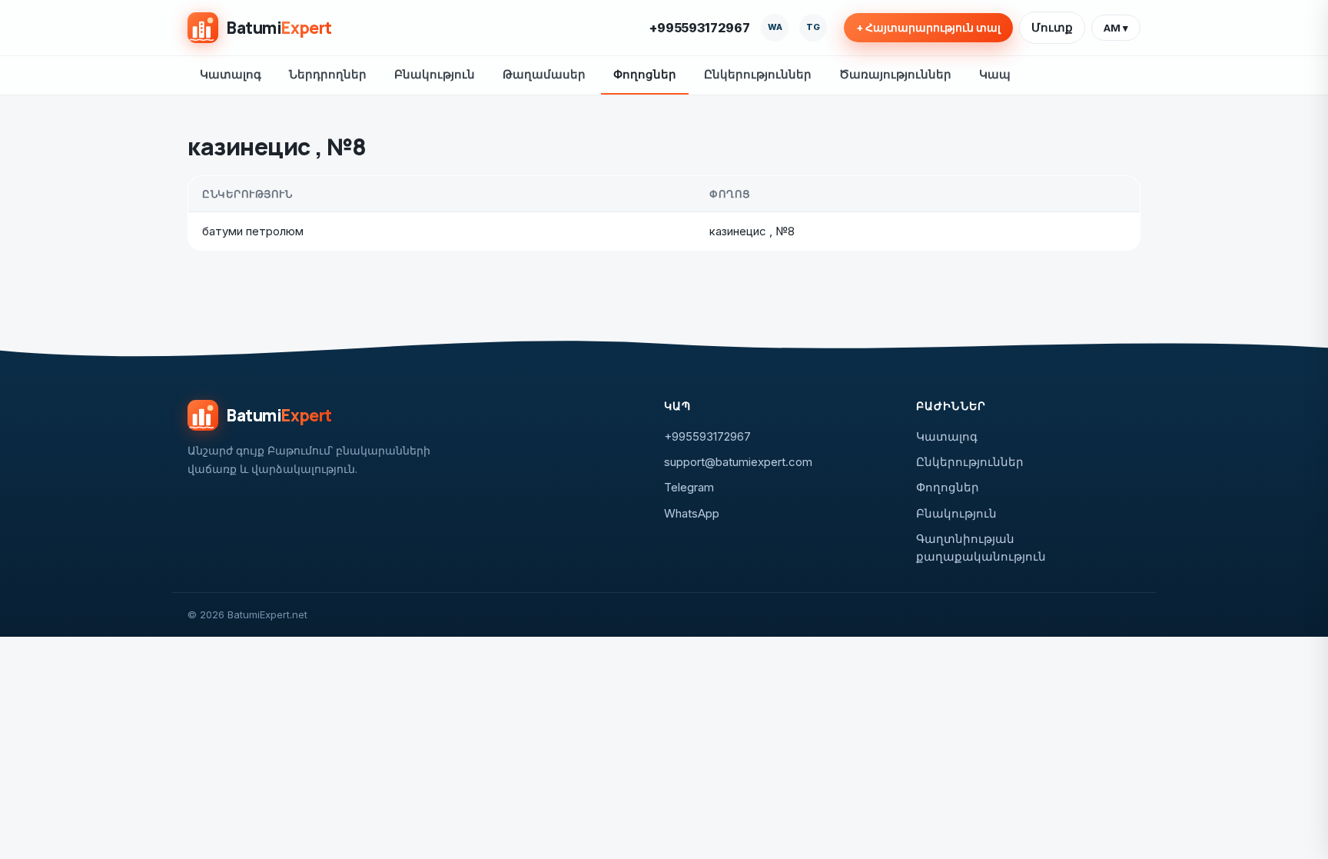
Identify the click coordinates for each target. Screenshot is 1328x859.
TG (813, 27)
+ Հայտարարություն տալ (928, 28)
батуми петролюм (253, 231)
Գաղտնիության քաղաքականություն (981, 547)
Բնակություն (434, 74)
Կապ (995, 74)
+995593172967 (699, 27)
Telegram (689, 487)
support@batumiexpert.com (738, 461)
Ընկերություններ (758, 74)
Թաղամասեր (544, 74)
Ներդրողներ (328, 74)
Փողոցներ (644, 74)
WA (775, 27)
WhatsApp (691, 513)
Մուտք (1052, 27)
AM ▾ (1116, 28)
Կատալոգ (230, 74)
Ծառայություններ (895, 74)
